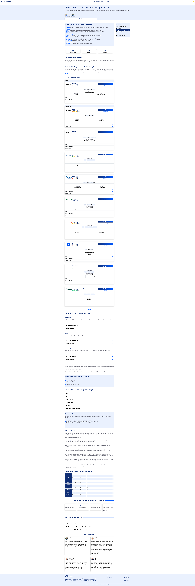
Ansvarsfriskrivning (127, 578)
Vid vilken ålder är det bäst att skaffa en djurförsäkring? (79, 526)
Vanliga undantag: (70, 328)
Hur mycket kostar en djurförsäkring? (122, 30)
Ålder (67, 393)
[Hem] (6, 1)
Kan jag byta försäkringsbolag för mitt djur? (76, 529)
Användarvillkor (126, 580)
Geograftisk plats (70, 399)
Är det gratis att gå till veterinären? (74, 523)
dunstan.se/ (105, 290)
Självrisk (68, 405)
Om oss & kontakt (110, 577)
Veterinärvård (118, 28)
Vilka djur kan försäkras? (120, 31)
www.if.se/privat (105, 245)
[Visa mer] (89, 309)
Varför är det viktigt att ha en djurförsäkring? (121, 26)
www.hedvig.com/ (105, 85)
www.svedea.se (105, 156)
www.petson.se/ (105, 133)
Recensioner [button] (107, 1)
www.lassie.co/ (105, 111)
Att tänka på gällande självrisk (73, 408)
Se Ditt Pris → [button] (105, 83)
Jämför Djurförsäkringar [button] (98, 1)
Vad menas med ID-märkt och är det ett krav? (76, 520)
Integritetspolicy (126, 577)
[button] (89, 72)
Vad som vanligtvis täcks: (72, 325)
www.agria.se (105, 178)
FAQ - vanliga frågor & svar (121, 35)
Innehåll (80, 18)
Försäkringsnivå (69, 402)
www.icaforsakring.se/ (105, 223)
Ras (66, 396)
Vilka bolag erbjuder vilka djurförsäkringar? (120, 33)
